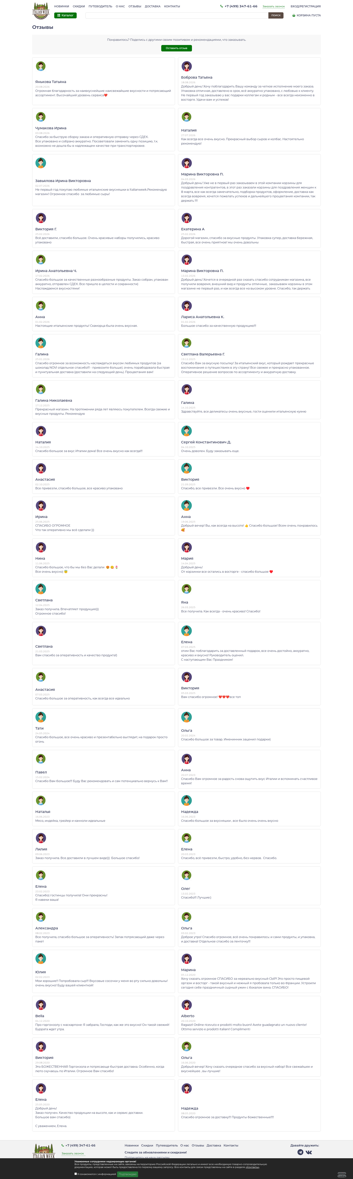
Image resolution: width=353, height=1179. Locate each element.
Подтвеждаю (127, 1174)
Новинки (61, 6)
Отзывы (135, 6)
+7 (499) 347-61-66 (240, 6)
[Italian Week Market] (41, 11)
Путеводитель (100, 6)
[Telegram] (300, 1153)
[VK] (309, 1153)
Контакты (172, 6)
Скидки (79, 6)
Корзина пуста (308, 15)
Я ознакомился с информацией (97, 1174)
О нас (120, 6)
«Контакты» (252, 1167)
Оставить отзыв (176, 48)
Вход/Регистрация (306, 6)
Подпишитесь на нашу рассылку (147, 1157)
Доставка (153, 6)
